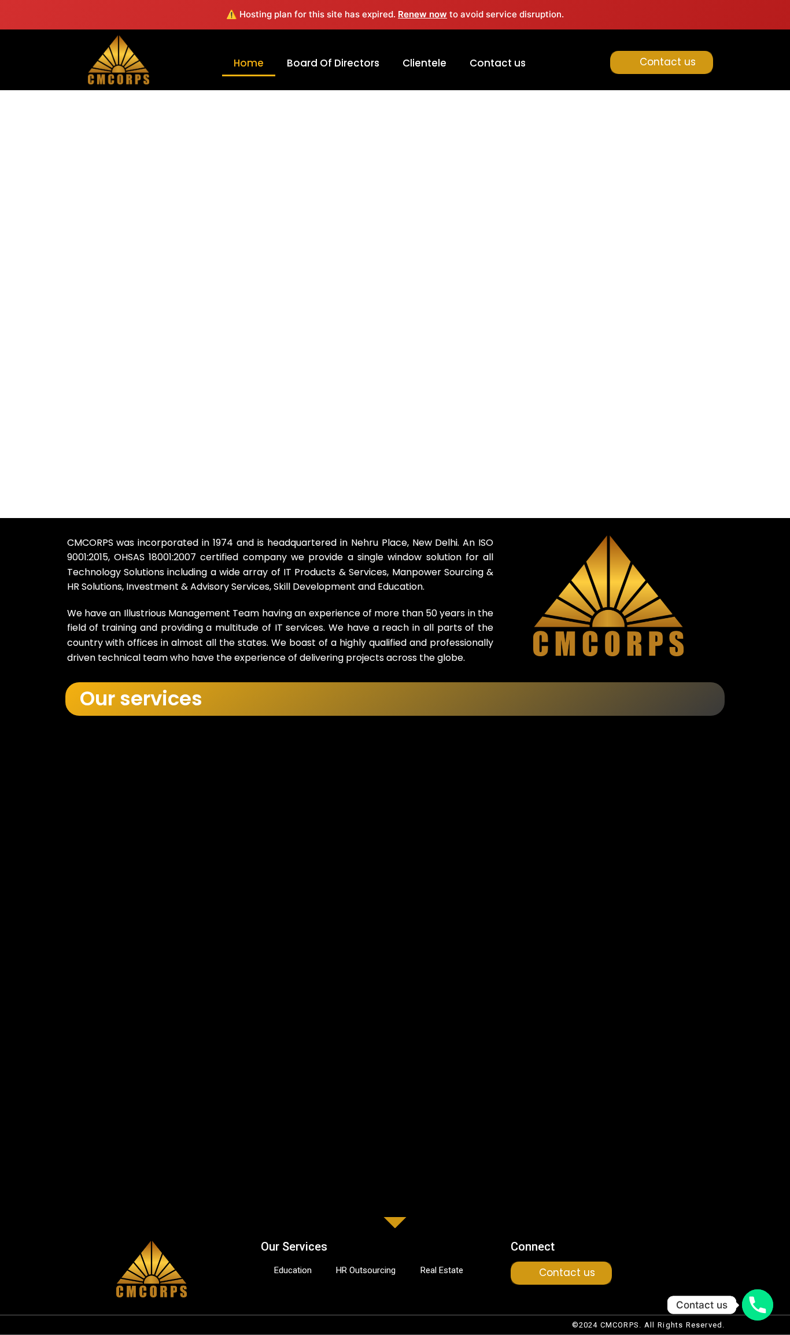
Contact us (498, 63)
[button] (56, 263)
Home (249, 63)
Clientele (424, 63)
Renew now (422, 14)
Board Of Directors (333, 63)
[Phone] (757, 1305)
